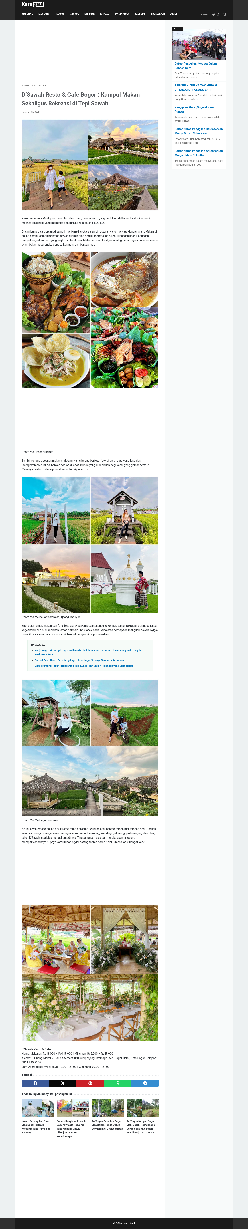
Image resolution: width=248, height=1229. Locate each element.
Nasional (44, 14)
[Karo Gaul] (35, 4)
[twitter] (62, 1083)
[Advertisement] (90, 52)
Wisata (74, 14)
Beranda (27, 14)
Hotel (60, 14)
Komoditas (122, 14)
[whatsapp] (117, 1083)
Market (140, 14)
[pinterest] (90, 1083)
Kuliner (89, 14)
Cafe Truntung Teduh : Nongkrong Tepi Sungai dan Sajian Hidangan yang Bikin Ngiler (84, 665)
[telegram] (145, 1083)
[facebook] (35, 1083)
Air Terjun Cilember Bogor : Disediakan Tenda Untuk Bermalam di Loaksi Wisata (107, 1125)
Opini (173, 14)
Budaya (105, 14)
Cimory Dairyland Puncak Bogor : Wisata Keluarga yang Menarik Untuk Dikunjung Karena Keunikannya (71, 1129)
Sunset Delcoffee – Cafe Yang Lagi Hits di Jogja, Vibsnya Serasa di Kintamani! (80, 660)
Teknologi (158, 14)
